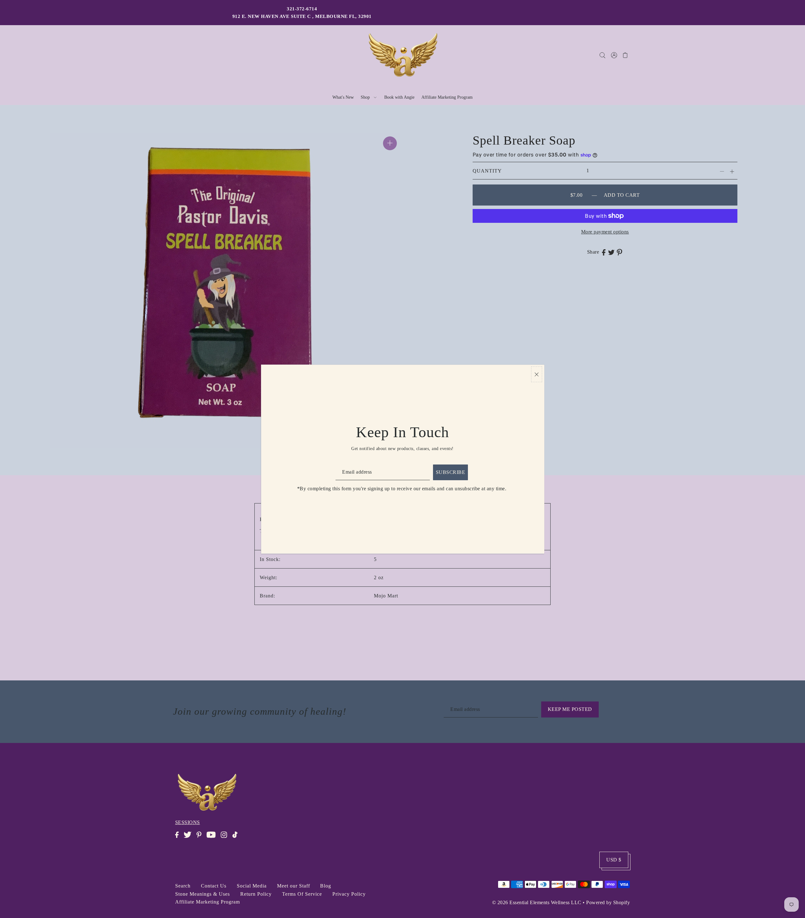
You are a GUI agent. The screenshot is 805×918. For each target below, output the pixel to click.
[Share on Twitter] (611, 252)
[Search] (602, 55)
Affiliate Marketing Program (207, 901)
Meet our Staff (293, 885)
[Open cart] (625, 55)
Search (183, 885)
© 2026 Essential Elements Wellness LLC (536, 902)
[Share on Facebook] (604, 252)
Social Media (252, 885)
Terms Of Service (302, 894)
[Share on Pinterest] (619, 252)
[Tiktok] (236, 838)
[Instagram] (226, 838)
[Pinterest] (201, 838)
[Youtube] (213, 838)
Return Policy (256, 894)
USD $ (613, 859)
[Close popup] (536, 374)
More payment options (605, 231)
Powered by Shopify (608, 902)
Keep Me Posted (570, 709)
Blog (325, 885)
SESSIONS (187, 822)
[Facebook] (178, 838)
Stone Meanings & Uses (202, 894)
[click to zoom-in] (390, 143)
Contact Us (213, 885)
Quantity (487, 170)
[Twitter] (189, 838)
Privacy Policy (349, 894)
